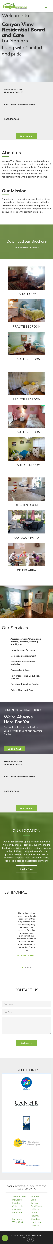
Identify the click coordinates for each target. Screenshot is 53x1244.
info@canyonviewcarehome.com (19, 104)
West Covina (18, 1222)
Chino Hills (17, 1206)
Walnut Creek (19, 1196)
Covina (34, 1203)
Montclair (17, 1212)
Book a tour (26, 136)
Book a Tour (26, 868)
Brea (33, 1199)
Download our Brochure (26, 247)
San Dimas (36, 1206)
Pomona (35, 1196)
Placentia (17, 1209)
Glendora (35, 1218)
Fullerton (35, 1209)
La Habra (17, 1218)
